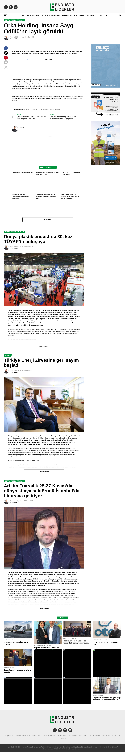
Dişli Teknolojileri (23, 736)
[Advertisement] (48, 150)
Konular (21, 15)
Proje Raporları (33, 15)
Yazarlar (90, 15)
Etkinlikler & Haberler (50, 15)
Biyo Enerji (83, 736)
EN (106, 15)
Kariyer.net (45, 109)
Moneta (63, 738)
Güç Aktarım (9, 736)
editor (16, 39)
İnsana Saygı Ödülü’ (33, 109)
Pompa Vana (37, 736)
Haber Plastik (95, 736)
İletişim (99, 15)
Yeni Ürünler (67, 15)
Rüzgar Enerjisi (49, 736)
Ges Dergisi (116, 736)
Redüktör (106, 736)
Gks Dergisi (73, 736)
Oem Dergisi (62, 736)
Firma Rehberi (79, 15)
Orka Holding (55, 109)
